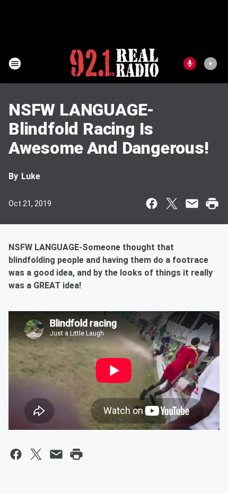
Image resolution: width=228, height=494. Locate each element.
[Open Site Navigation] (14, 63)
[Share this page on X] (171, 203)
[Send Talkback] (189, 63)
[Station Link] (114, 64)
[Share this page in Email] (192, 203)
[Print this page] (212, 203)
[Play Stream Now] (210, 63)
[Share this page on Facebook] (151, 203)
